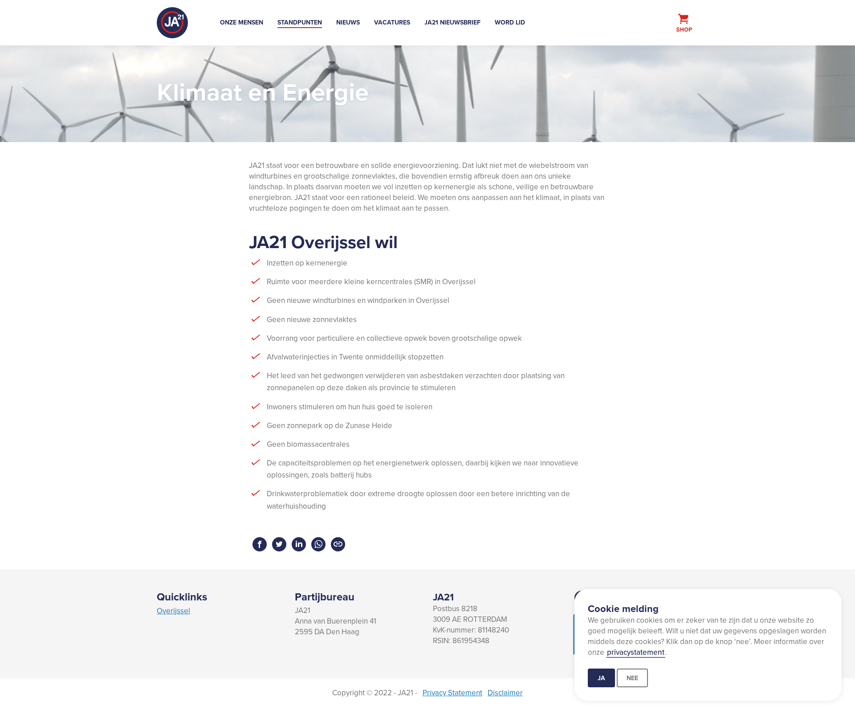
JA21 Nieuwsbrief (452, 22)
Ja (601, 677)
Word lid (510, 22)
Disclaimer (505, 692)
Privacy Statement (452, 692)
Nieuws (348, 22)
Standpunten (299, 22)
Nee (632, 677)
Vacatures (392, 22)
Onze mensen (241, 22)
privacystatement (635, 652)
